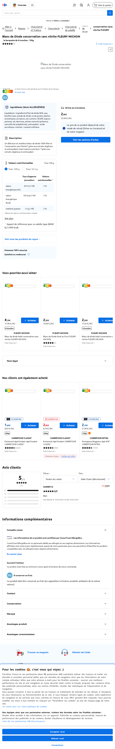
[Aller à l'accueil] (4, 5)
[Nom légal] (105, 361)
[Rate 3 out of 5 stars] (7, 44)
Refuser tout (57, 738)
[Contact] (105, 593)
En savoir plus (20, 92)
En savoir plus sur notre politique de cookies (25, 706)
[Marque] (105, 614)
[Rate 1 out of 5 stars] (3, 44)
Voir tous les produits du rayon (21, 239)
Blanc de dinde (85, 28)
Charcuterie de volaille (71, 28)
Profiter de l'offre (68, 456)
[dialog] (57, 706)
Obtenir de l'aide (81, 652)
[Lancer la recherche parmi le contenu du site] (110, 13)
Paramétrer (57, 745)
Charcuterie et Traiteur (36, 28)
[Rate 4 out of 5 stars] (10, 44)
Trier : (81, 473)
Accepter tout (57, 731)
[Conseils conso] (105, 530)
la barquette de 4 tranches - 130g (19, 40)
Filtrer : (46, 473)
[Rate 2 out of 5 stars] (5, 44)
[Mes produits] (81, 5)
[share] (110, 49)
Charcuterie (54, 28)
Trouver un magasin (37, 652)
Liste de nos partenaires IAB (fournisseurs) (23, 721)
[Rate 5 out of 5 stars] (12, 44)
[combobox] (57, 13)
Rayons (21, 28)
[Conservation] (105, 603)
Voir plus (9, 218)
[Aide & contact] (74, 5)
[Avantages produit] (105, 624)
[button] (32, 5)
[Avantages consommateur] (105, 634)
